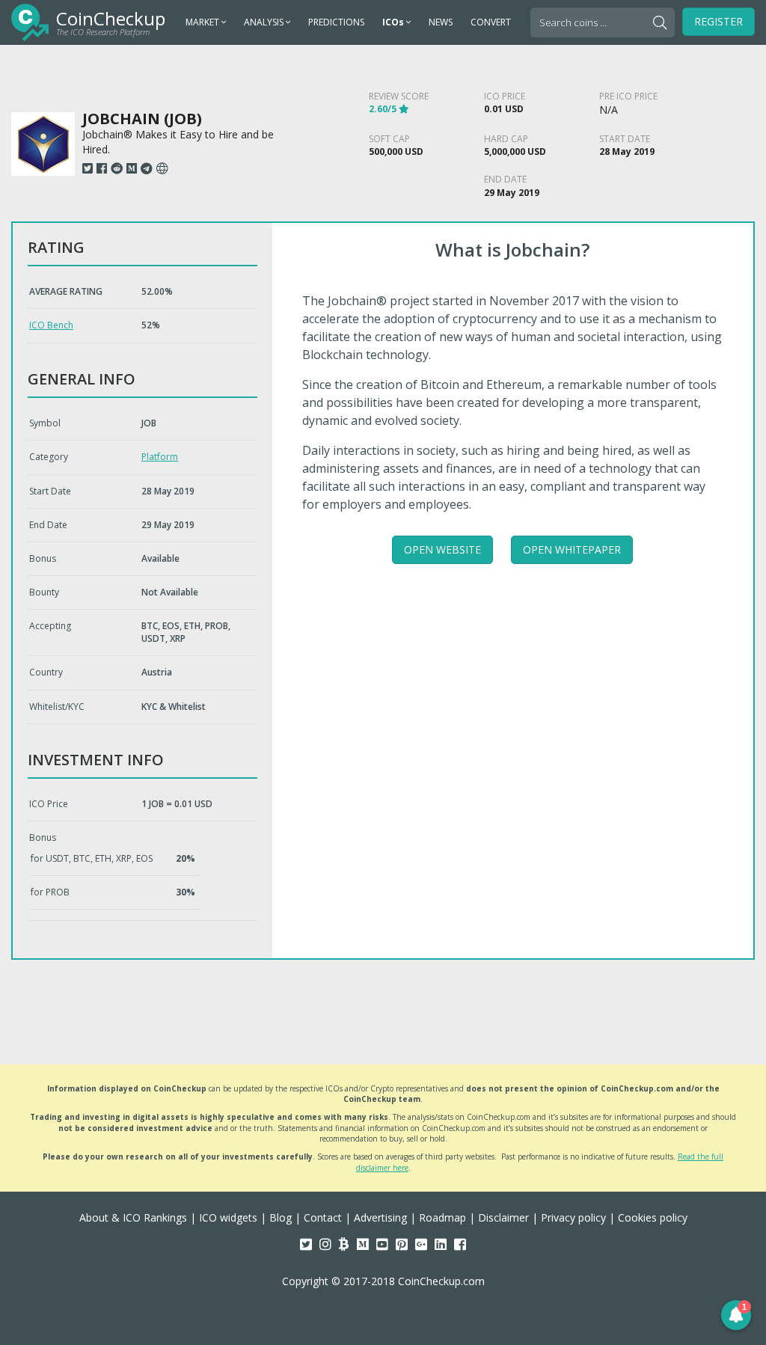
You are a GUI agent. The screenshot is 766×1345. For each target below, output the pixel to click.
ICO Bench (51, 325)
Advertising (380, 1217)
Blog (280, 1217)
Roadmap (442, 1217)
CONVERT (491, 22)
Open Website (442, 549)
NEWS (441, 22)
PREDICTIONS (336, 22)
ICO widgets (228, 1217)
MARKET (203, 22)
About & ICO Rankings (133, 1217)
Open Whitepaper (572, 549)
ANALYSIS (265, 22)
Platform (159, 456)
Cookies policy (652, 1217)
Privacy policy (573, 1217)
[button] (736, 1315)
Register (718, 21)
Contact (323, 1217)
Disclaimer (503, 1217)
